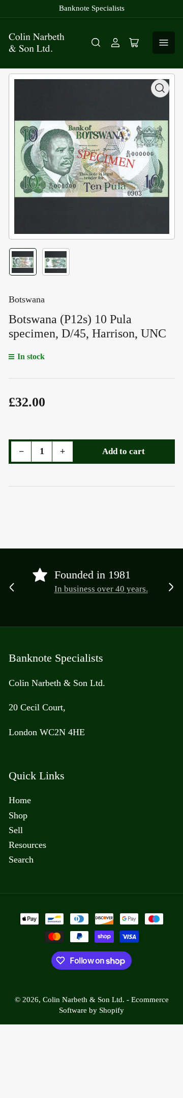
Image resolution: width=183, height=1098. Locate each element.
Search (21, 859)
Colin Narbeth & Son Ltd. (84, 1000)
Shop (18, 815)
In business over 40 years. (101, 589)
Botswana (27, 299)
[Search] (96, 42)
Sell (16, 830)
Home (20, 800)
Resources (27, 845)
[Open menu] (163, 42)
